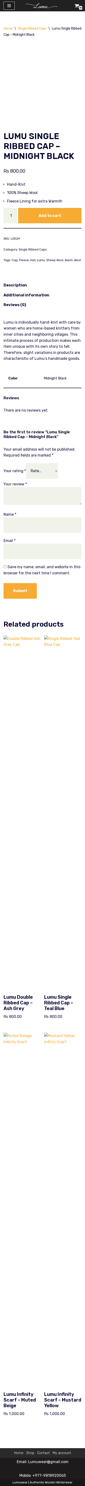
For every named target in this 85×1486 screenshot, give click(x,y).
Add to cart (50, 215)
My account (62, 1453)
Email (10, 540)
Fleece (24, 260)
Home (8, 28)
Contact (43, 1453)
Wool (77, 260)
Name (10, 514)
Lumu (41, 260)
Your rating (15, 471)
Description (15, 285)
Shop (30, 1453)
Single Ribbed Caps (32, 28)
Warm (69, 260)
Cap (15, 260)
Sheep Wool (54, 260)
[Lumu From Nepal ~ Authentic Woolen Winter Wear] (43, 5)
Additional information (26, 295)
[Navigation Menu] (9, 6)
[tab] (15, 285)
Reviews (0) (15, 305)
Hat (32, 260)
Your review (15, 484)
